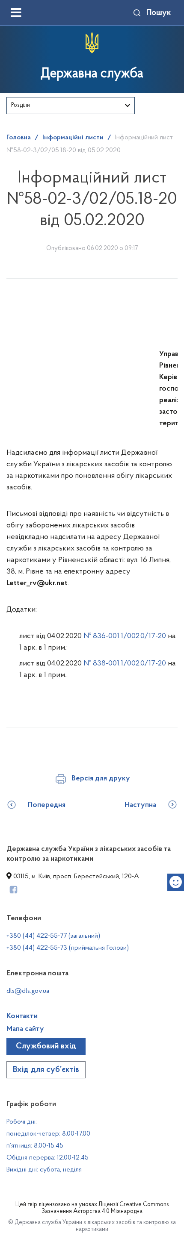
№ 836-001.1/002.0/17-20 (125, 636)
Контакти (22, 1016)
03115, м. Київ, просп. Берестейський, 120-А (75, 876)
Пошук (158, 13)
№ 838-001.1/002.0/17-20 (125, 664)
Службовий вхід (46, 1046)
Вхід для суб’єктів (46, 1070)
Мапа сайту (25, 1029)
